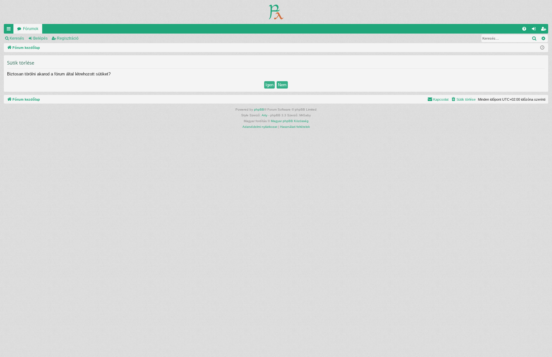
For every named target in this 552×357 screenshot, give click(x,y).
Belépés (40, 38)
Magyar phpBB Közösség (290, 121)
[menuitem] (524, 29)
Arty (264, 115)
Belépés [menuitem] (535, 30)
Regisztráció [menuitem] (544, 30)
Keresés (17, 38)
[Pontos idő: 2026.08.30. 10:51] (542, 47)
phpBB (259, 109)
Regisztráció (68, 38)
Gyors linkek (9, 30)
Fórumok (30, 29)
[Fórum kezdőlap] (276, 12)
